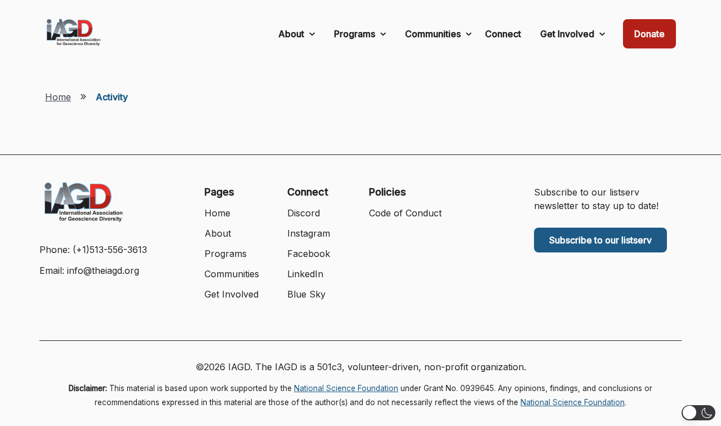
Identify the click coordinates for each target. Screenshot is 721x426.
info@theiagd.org (103, 270)
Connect (503, 33)
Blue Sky (306, 294)
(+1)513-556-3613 (110, 249)
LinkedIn (305, 273)
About (292, 33)
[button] (698, 412)
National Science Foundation (346, 388)
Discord (303, 213)
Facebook (308, 253)
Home (58, 97)
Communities (434, 33)
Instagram (308, 233)
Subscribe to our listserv (600, 240)
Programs (355, 33)
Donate (649, 33)
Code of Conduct (405, 213)
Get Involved (568, 33)
